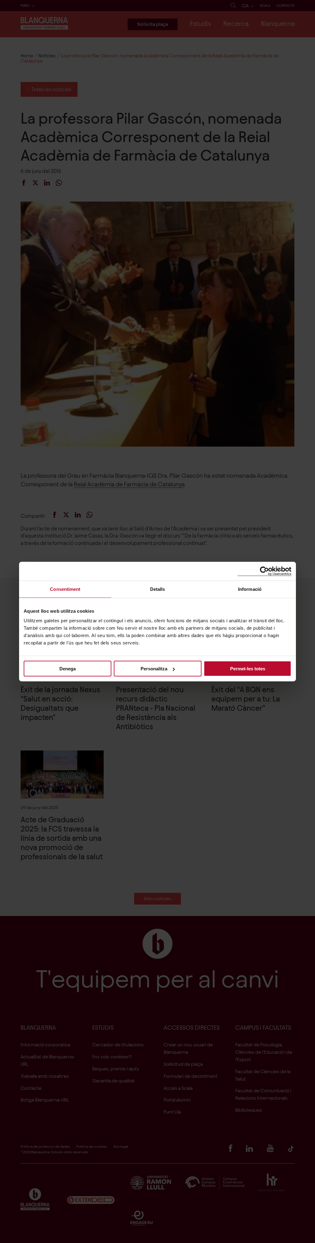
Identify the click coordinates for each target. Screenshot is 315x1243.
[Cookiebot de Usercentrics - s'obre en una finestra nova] (264, 571)
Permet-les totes (247, 668)
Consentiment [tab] (65, 588)
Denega (67, 668)
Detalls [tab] (157, 588)
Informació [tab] (249, 588)
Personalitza (154, 668)
